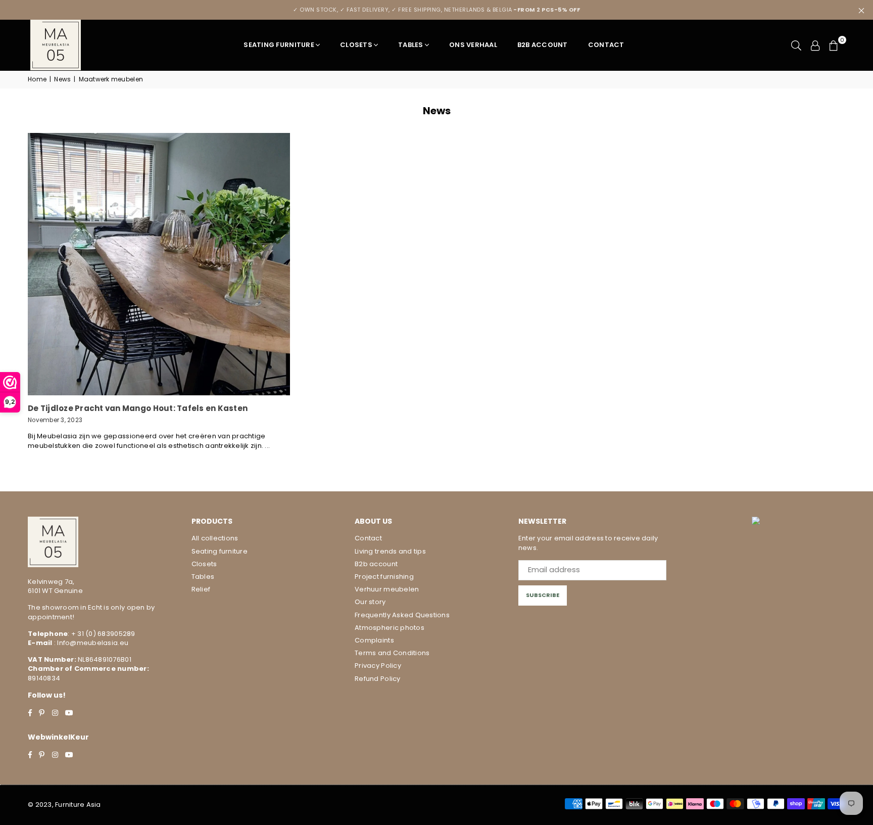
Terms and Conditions (392, 653)
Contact (606, 45)
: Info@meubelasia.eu (90, 643)
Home (37, 79)
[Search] (796, 45)
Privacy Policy (378, 665)
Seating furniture (279, 45)
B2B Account (542, 45)
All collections (214, 538)
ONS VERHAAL (473, 45)
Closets (356, 45)
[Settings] (815, 45)
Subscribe (542, 595)
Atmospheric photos (389, 627)
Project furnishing (384, 576)
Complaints (374, 640)
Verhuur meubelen (387, 589)
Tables (410, 45)
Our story (370, 602)
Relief (201, 589)
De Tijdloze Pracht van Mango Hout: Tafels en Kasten (138, 408)
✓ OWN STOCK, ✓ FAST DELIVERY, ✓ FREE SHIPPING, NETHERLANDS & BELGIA (436, 10)
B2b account (376, 564)
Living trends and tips (390, 551)
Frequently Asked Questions (402, 615)
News (62, 79)
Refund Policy (377, 678)
